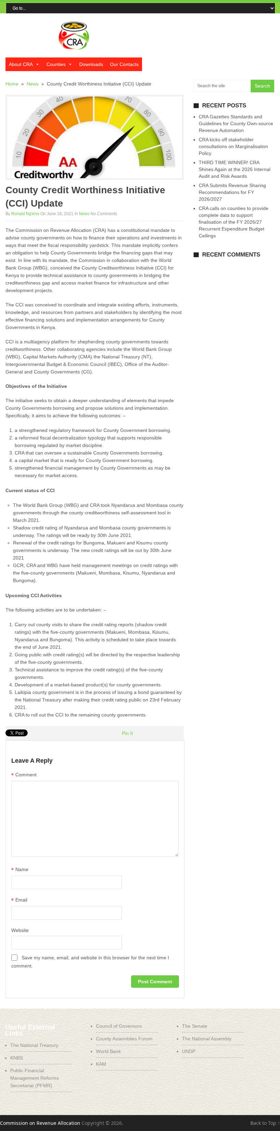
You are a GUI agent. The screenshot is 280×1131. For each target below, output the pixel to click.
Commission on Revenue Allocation (40, 1123)
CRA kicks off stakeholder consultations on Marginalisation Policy (233, 146)
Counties (56, 64)
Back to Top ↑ (265, 1123)
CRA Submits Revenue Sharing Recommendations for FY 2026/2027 (232, 192)
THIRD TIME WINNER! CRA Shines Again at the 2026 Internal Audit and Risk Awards (234, 169)
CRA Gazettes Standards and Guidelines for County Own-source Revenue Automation (236, 123)
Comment (24, 775)
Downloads (91, 64)
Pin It (127, 733)
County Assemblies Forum (124, 1038)
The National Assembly (207, 1038)
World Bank (108, 1051)
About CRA (21, 64)
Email (19, 900)
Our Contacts (124, 64)
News (84, 213)
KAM (101, 1064)
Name (19, 870)
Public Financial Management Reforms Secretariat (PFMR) (34, 1078)
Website (20, 930)
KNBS (16, 1058)
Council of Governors (119, 1026)
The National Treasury (34, 1045)
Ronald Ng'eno (25, 213)
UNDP (188, 1051)
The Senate (194, 1026)
